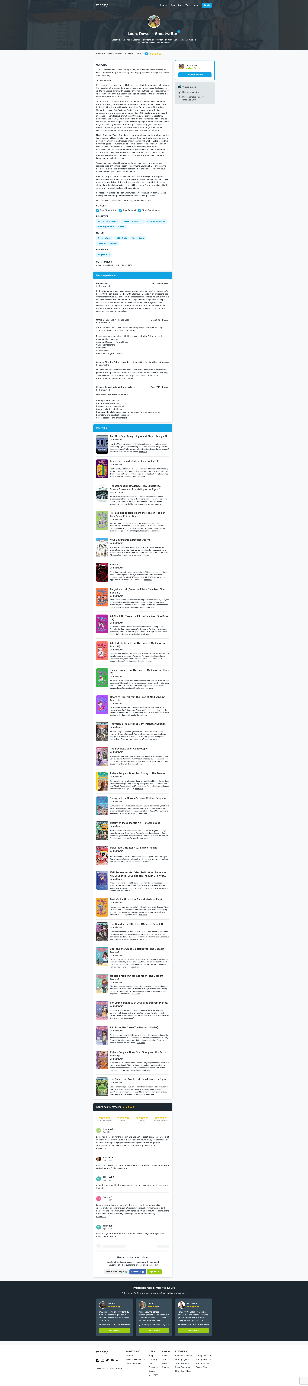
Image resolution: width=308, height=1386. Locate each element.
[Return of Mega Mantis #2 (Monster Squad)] (102, 830)
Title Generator (182, 1363)
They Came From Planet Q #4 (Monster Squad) (137, 723)
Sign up (152, 1272)
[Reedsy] (102, 5)
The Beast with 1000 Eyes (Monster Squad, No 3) (138, 924)
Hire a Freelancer (133, 1363)
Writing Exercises (204, 1359)
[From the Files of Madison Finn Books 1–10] (102, 468)
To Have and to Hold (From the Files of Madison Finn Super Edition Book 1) (137, 514)
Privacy (105, 1369)
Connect (164, 5)
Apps (180, 5)
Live (150, 1363)
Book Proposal (129, 210)
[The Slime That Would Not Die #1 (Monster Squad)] (102, 1086)
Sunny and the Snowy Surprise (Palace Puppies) (138, 798)
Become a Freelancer (135, 1359)
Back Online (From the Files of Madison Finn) (136, 899)
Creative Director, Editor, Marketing (113, 362)
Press (164, 1363)
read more (143, 452)
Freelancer (153, 1367)
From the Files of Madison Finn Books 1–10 (134, 461)
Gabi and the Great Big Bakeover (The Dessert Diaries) (137, 950)
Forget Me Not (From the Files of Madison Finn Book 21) (137, 591)
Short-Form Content (151, 210)
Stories (165, 1367)
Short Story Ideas (183, 1371)
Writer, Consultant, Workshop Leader (113, 320)
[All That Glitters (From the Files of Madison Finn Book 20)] (102, 650)
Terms (98, 1369)
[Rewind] (102, 572)
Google (115, 1272)
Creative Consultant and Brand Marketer (115, 387)
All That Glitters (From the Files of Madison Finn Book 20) (138, 645)
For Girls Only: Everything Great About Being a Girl (139, 436)
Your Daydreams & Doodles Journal (130, 539)
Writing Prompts (203, 1363)
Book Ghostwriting (108, 210)
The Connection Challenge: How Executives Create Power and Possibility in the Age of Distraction (135, 487)
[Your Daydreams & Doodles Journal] (102, 547)
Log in (207, 5)
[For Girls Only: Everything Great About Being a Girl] (102, 444)
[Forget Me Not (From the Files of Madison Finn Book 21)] (102, 597)
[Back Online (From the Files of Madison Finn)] (102, 907)
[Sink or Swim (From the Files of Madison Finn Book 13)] (102, 677)
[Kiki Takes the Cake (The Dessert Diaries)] (102, 1035)
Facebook (136, 1272)
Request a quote (195, 75)
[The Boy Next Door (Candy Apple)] (102, 756)
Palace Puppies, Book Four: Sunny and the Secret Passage (139, 1054)
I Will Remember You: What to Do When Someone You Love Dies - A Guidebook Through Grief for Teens (138, 874)
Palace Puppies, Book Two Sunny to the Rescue (137, 773)
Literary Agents (182, 1359)
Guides (152, 1371)
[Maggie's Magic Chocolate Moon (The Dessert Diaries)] (102, 983)
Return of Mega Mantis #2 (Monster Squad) (135, 822)
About (196, 5)
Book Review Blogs (183, 1356)
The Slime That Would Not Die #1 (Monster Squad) (139, 1079)
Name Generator (182, 1367)
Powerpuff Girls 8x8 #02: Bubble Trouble (133, 847)
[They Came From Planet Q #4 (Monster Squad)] (102, 731)
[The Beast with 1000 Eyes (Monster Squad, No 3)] (102, 931)
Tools (188, 5)
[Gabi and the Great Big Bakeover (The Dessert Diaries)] (102, 956)
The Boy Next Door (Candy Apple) (129, 748)
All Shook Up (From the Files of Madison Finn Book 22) (139, 618)
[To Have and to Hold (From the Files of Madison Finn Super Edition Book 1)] (102, 520)
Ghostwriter (102, 283)
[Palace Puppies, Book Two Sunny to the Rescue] (102, 781)
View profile (114, 1331)
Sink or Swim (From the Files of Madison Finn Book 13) (139, 672)
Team (164, 1359)
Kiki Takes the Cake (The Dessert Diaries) (134, 1027)
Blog (173, 5)
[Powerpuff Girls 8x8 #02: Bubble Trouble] (102, 855)
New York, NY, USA (190, 92)
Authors (129, 1356)
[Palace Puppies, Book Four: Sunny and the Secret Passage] (102, 1060)
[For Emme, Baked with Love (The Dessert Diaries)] (102, 1010)
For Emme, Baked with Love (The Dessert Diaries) (139, 1002)
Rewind (114, 564)
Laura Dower (192, 65)
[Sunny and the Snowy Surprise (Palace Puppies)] (102, 805)
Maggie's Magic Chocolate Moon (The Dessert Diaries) (136, 977)
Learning (153, 1359)
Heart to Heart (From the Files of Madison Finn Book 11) (137, 699)
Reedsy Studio (202, 1367)
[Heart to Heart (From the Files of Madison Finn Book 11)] (102, 704)
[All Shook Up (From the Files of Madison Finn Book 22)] (102, 624)
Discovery (153, 1375)
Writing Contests (203, 1356)
